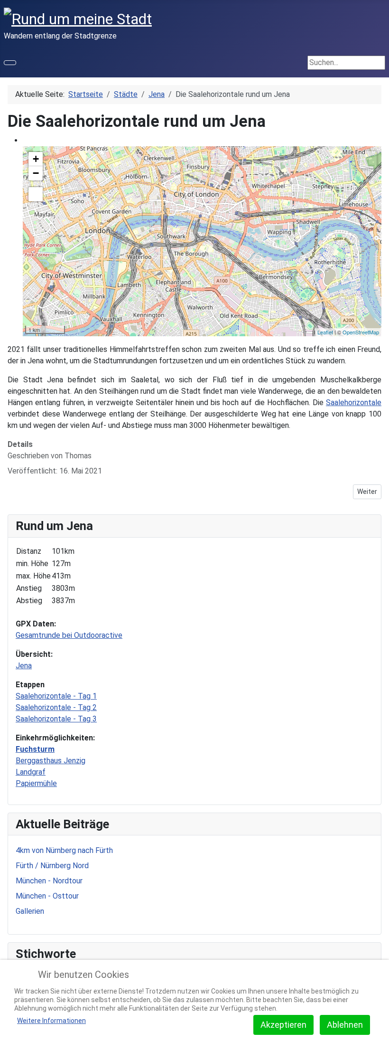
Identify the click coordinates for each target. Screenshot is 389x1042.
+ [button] (36, 159)
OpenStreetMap (361, 332)
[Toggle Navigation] (10, 62)
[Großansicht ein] (35, 194)
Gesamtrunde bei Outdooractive (69, 635)
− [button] (36, 173)
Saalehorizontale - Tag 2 (56, 707)
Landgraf (31, 772)
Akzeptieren (283, 1025)
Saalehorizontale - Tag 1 (56, 696)
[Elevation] (368, 159)
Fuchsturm (35, 749)
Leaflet (325, 332)
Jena (24, 665)
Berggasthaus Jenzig (50, 760)
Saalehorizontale (353, 402)
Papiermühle (36, 783)
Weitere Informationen (51, 1020)
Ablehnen (345, 1025)
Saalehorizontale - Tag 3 (56, 718)
